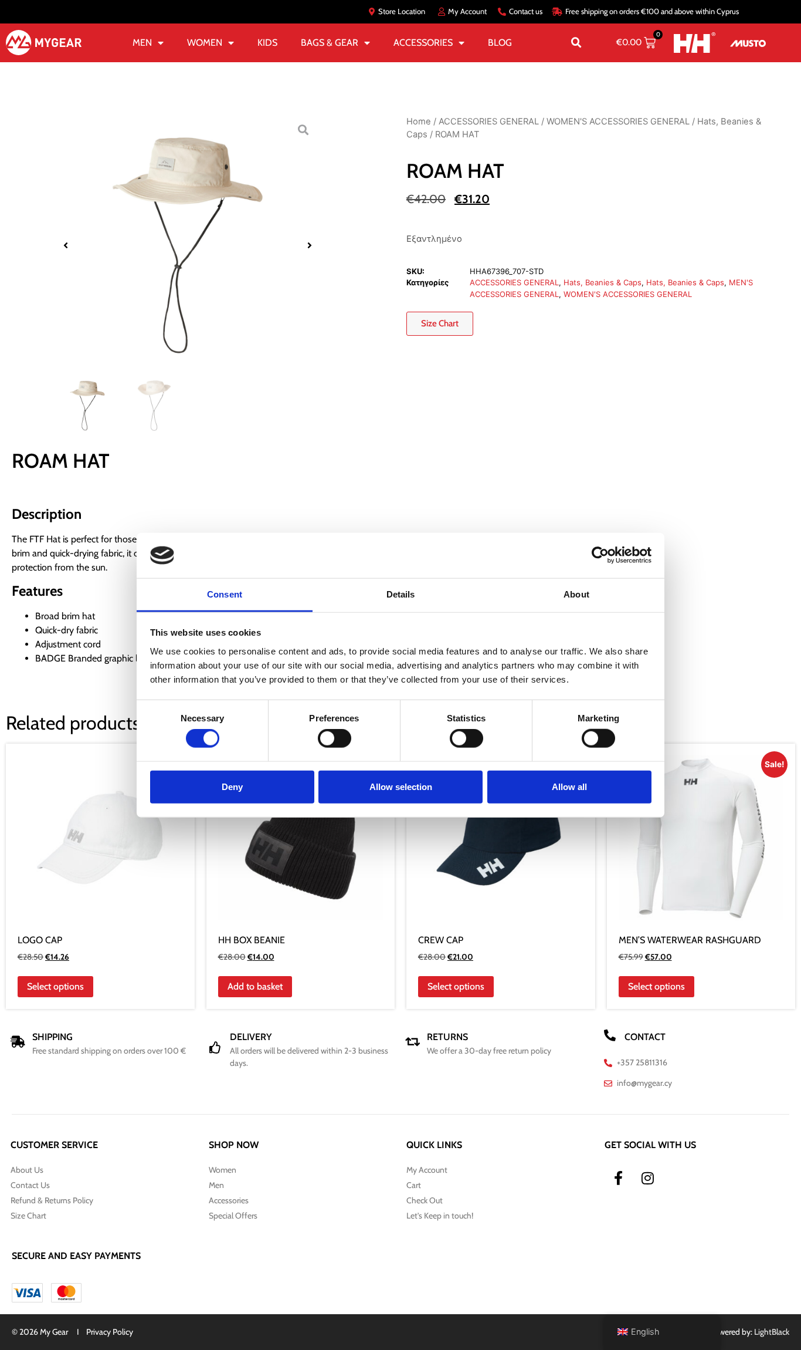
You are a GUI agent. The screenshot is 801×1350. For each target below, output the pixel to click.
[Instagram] (648, 1178)
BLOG (500, 42)
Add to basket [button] (255, 986)
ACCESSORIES (423, 42)
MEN (142, 42)
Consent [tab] (224, 594)
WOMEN (204, 42)
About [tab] (576, 594)
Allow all (569, 786)
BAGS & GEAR (329, 42)
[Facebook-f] (619, 1178)
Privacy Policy (109, 1332)
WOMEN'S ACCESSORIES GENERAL (618, 121)
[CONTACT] (610, 1035)
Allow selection (400, 786)
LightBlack (771, 1332)
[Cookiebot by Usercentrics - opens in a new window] (600, 555)
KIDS (267, 42)
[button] (576, 42)
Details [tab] (400, 594)
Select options (55, 986)
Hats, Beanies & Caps (603, 282)
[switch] (334, 738)
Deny (232, 786)
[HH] (694, 42)
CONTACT (645, 1036)
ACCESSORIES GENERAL (489, 121)
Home (418, 121)
